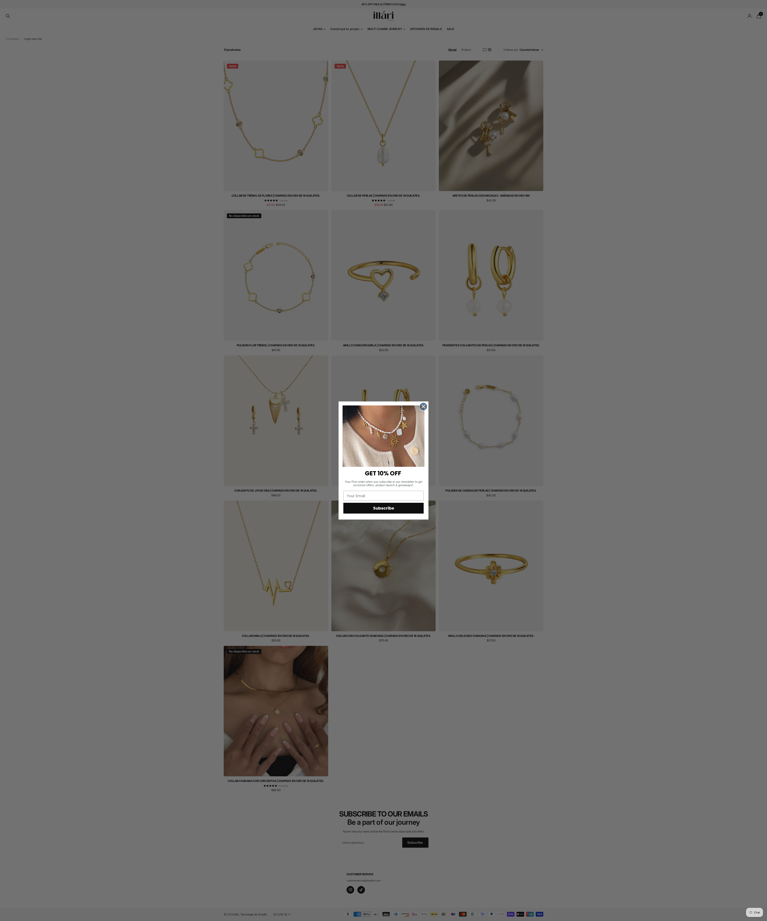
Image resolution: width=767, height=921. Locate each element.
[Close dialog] (423, 406)
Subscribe (383, 508)
